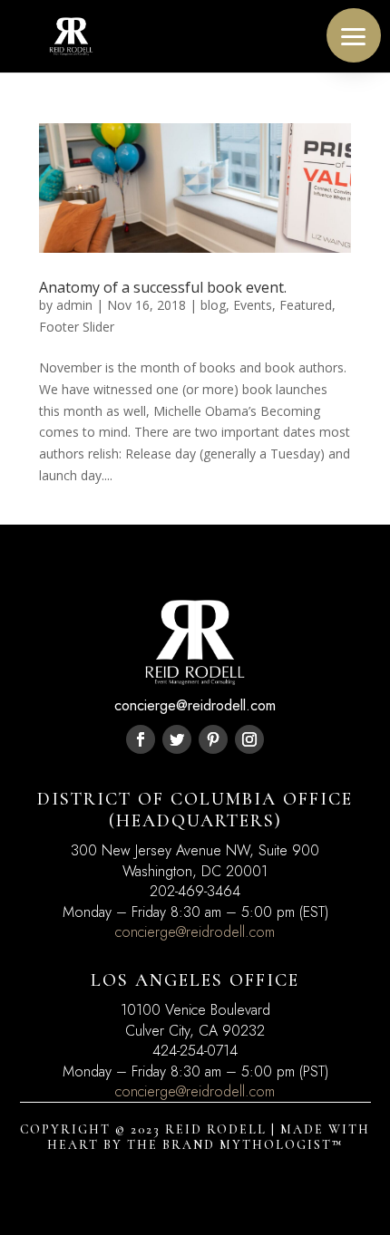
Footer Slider (76, 326)
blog (213, 305)
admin (74, 305)
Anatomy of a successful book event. (163, 287)
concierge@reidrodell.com (195, 931)
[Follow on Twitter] (176, 739)
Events (252, 305)
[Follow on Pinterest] (213, 739)
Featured (305, 305)
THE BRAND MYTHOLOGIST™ (235, 1145)
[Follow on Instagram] (249, 739)
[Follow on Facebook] (140, 739)
